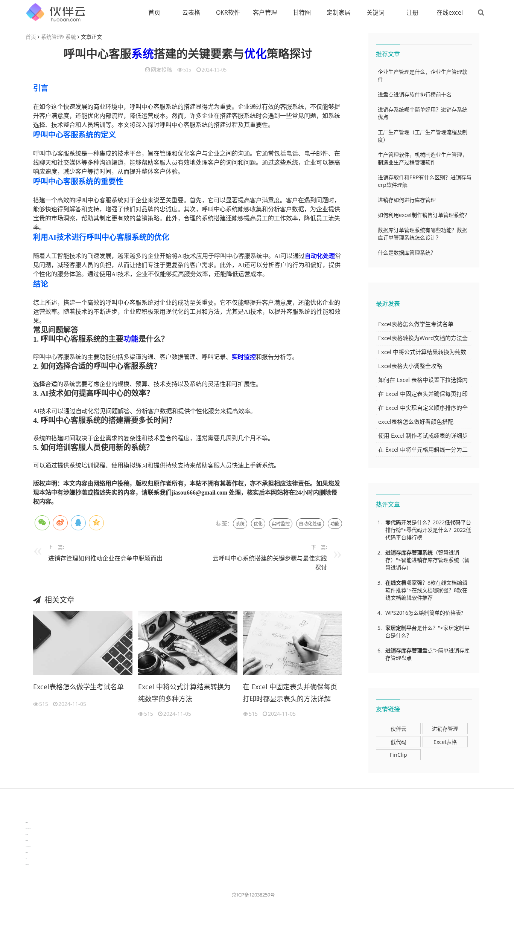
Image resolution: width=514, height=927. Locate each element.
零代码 (393, 522)
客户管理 (265, 12)
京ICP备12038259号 (253, 894)
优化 (255, 53)
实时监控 (244, 357)
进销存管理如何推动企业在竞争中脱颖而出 (105, 558)
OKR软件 (228, 12)
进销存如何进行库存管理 (407, 199)
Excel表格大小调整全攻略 (410, 366)
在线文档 (395, 582)
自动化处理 (320, 256)
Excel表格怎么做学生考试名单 (78, 686)
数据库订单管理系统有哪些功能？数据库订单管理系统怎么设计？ (422, 233)
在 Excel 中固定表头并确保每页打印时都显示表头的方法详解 (290, 692)
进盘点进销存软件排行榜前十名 (415, 94)
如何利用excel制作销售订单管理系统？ (424, 214)
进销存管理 (445, 728)
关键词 (375, 12)
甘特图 (302, 12)
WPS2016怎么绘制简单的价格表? (424, 612)
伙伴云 (398, 728)
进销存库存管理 (403, 552)
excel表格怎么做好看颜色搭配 (415, 421)
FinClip (398, 754)
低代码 (453, 522)
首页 (154, 12)
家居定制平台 (401, 627)
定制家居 (339, 12)
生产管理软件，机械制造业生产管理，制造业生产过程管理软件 (422, 158)
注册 (412, 12)
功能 (130, 339)
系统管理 (51, 36)
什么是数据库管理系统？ (407, 252)
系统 (70, 36)
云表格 (191, 12)
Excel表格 (445, 741)
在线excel (449, 12)
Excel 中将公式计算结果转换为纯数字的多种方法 (184, 692)
